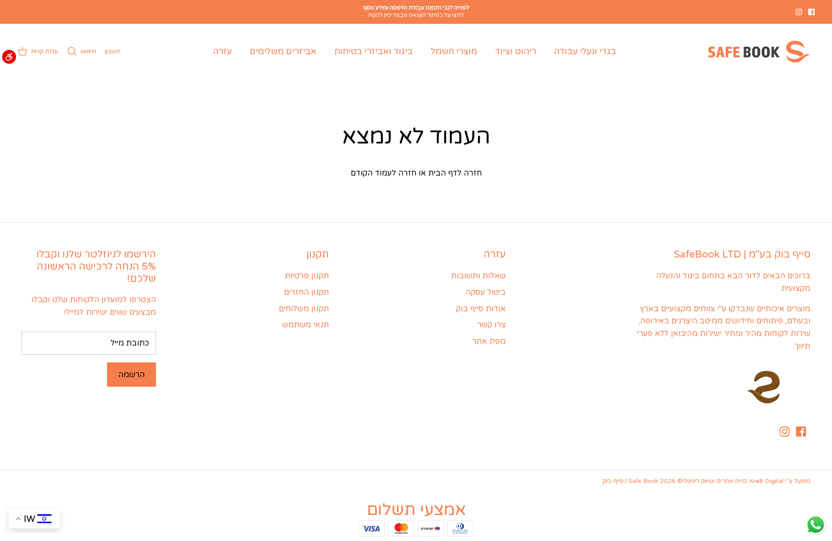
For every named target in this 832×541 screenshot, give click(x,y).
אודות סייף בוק (481, 308)
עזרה (222, 51)
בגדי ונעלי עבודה (585, 51)
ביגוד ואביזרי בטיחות (373, 51)
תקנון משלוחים (304, 308)
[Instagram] (799, 12)
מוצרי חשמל (454, 51)
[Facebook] (811, 12)
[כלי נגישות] (9, 57)
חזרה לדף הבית (455, 173)
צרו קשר (491, 324)
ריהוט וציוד (515, 51)
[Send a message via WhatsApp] (816, 525)
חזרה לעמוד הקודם (383, 173)
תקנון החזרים (306, 292)
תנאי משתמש (305, 324)
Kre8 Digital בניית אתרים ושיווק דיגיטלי (732, 481)
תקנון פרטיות (307, 275)
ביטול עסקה (485, 292)
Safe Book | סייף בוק (630, 481)
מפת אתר (489, 341)
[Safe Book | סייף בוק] (757, 52)
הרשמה (131, 374)
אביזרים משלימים (283, 51)
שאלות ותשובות (478, 275)
